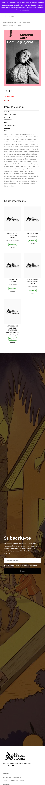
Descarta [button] (25, 10)
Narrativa (15, 23)
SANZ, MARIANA (32, 286)
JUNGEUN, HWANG (32, 236)
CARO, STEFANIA (10, 114)
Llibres (9, 23)
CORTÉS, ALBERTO (12, 284)
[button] (24, 189)
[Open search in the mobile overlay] (22, 16)
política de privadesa (29, 565)
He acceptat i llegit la (21, 565)
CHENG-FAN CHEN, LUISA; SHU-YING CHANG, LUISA (12, 335)
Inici (4, 23)
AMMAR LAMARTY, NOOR (12, 240)
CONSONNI (8, 120)
